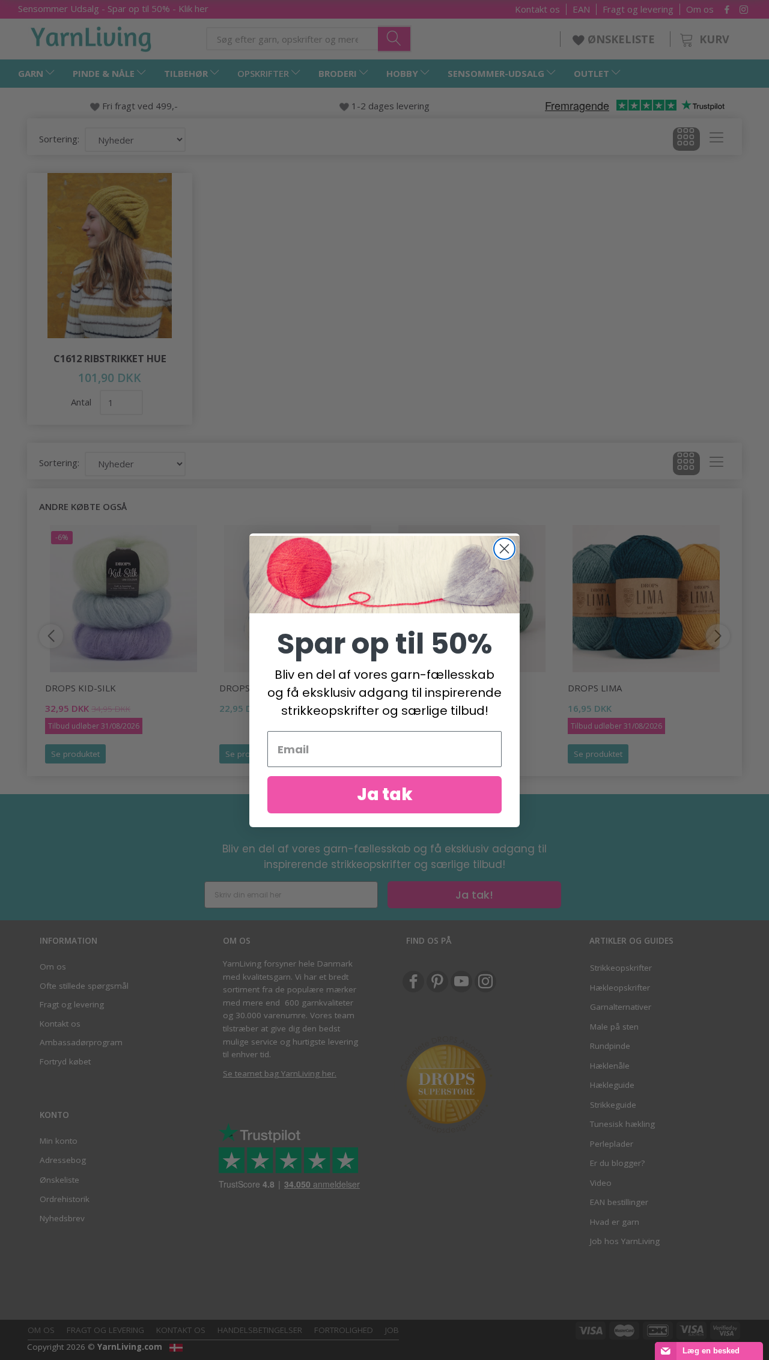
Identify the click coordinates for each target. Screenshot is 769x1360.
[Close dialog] (504, 548)
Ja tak (385, 794)
